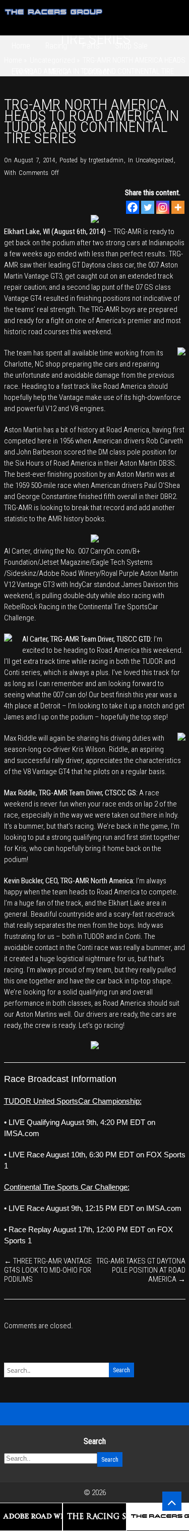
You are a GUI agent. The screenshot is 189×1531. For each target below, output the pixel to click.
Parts (91, 46)
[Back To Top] (171, 1501)
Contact (96, 71)
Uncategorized (154, 160)
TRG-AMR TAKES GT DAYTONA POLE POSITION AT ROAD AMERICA (140, 1270)
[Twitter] (147, 207)
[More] (177, 207)
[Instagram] (162, 207)
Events (23, 71)
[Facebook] (132, 207)
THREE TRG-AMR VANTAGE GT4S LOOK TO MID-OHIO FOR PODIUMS (48, 1270)
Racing (56, 46)
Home (21, 46)
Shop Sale (131, 46)
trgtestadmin (106, 160)
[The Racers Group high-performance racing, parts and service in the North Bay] (54, 18)
